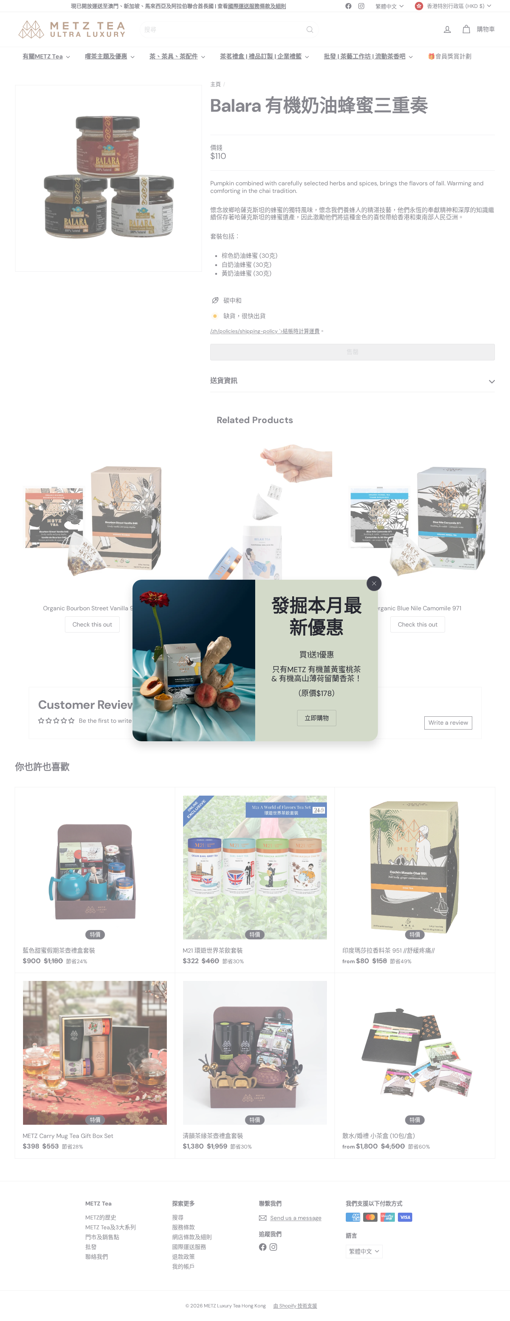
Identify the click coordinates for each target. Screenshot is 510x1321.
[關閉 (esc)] (374, 583)
